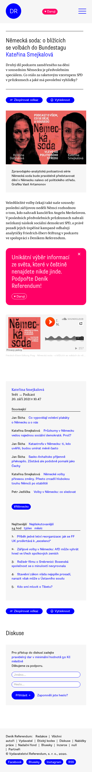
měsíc (38, 528)
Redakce (41, 736)
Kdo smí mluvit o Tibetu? (34, 587)
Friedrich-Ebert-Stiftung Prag (20, 355)
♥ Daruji (49, 11)
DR (14, 11)
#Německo (21, 506)
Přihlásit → (23, 695)
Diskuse (64, 741)
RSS (71, 762)
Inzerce (62, 745)
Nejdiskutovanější (41, 524)
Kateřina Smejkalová (29, 54)
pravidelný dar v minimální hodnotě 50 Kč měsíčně (41, 659)
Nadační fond (27, 745)
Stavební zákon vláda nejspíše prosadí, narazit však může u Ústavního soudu (41, 576)
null (74, 745)
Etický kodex (46, 741)
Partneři (14, 749)
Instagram (54, 762)
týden (28, 528)
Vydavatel (26, 741)
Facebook (14, 762)
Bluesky (46, 745)
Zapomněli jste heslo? (52, 695)
